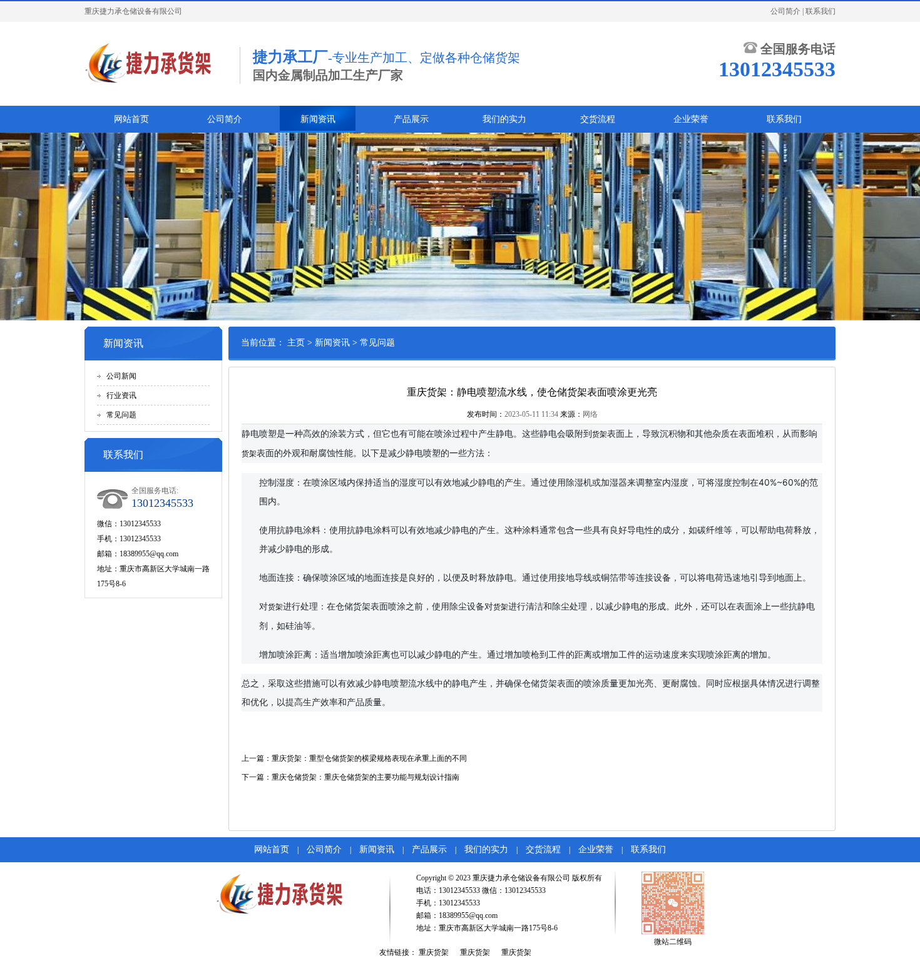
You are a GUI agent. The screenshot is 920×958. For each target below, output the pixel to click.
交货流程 (597, 119)
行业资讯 (121, 395)
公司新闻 (121, 376)
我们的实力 (504, 119)
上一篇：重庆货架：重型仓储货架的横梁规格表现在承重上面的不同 (354, 758)
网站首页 (131, 119)
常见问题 (121, 414)
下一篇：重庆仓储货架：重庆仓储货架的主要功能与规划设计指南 (350, 777)
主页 (296, 342)
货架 (599, 434)
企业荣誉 (690, 119)
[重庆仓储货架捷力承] (155, 64)
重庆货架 (434, 952)
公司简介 (785, 11)
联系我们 (820, 11)
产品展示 (411, 119)
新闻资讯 (317, 119)
